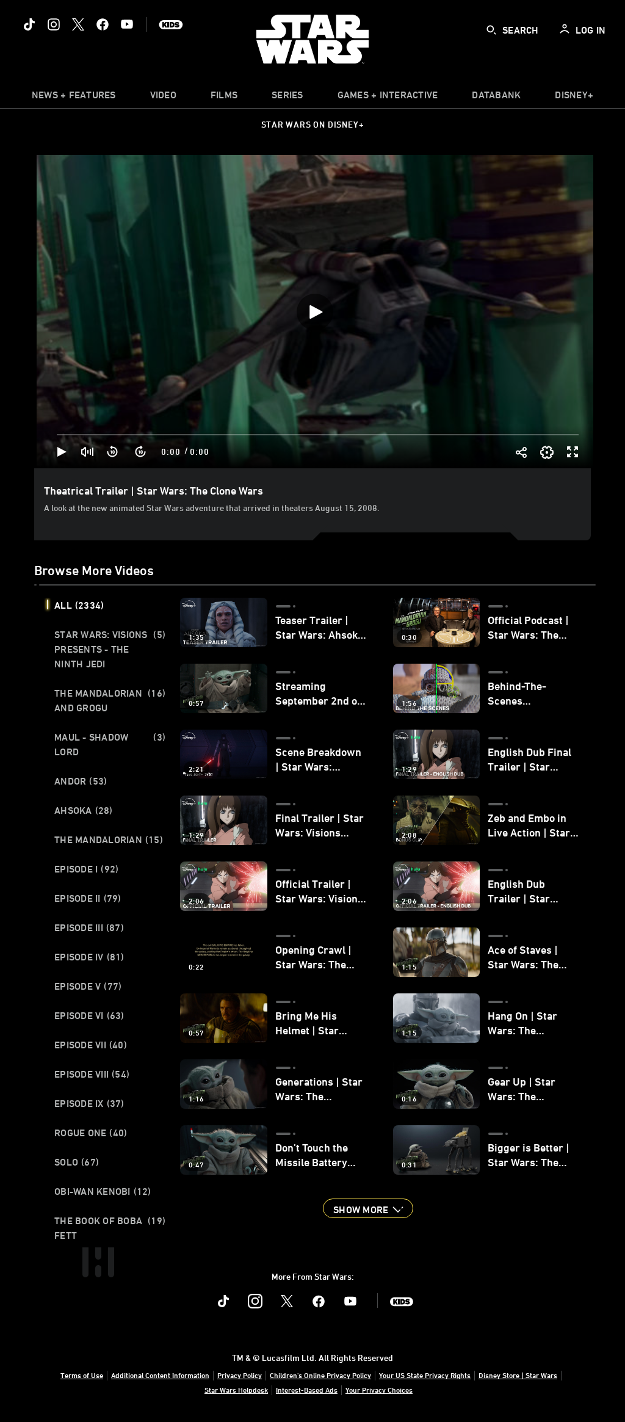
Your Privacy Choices (379, 1389)
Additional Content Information (160, 1375)
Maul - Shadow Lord (109, 744)
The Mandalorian (108, 839)
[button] (113, 451)
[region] (315, 311)
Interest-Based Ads (307, 1389)
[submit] (491, 30)
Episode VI (89, 1015)
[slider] (318, 435)
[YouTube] (127, 24)
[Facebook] (102, 24)
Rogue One (90, 1132)
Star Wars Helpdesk (236, 1389)
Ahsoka (83, 810)
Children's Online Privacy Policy (320, 1375)
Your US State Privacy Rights (425, 1375)
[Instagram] (54, 24)
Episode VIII (91, 1073)
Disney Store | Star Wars (518, 1375)
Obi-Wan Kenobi (102, 1191)
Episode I (86, 868)
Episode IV (89, 956)
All (79, 605)
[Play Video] (315, 312)
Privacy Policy (239, 1375)
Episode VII (90, 1044)
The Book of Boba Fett (109, 1228)
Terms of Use (81, 1375)
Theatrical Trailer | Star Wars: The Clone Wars (153, 490)
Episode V (87, 986)
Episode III (89, 927)
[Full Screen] (573, 451)
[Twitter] (78, 24)
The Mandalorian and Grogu (109, 700)
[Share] (521, 451)
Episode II (87, 898)
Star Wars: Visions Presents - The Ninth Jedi (109, 649)
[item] (74, 97)
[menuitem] (163, 97)
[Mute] (88, 451)
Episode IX (89, 1103)
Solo (76, 1161)
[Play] (62, 451)
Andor (80, 780)
